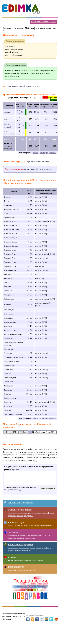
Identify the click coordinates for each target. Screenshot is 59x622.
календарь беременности (26, 538)
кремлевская (12, 513)
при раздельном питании (38, 161)
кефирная (49, 513)
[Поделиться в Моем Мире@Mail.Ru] (46, 619)
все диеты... (28, 516)
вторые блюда (24, 548)
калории (52, 153)
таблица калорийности (36, 535)
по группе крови (31, 513)
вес (22, 525)
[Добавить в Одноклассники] (32, 619)
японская (21, 513)
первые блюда (13, 548)
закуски (38, 548)
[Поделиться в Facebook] (37, 619)
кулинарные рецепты (20, 544)
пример (15, 469)
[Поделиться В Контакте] (28, 619)
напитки (25, 550)
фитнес (40, 560)
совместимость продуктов (17, 535)
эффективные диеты (20, 509)
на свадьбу (12, 570)
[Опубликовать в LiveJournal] (42, 619)
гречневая (42, 513)
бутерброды (46, 548)
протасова (12, 516)
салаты (32, 548)
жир (25, 525)
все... (30, 550)
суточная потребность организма (40, 525)
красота (34, 560)
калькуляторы (16, 522)
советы (20, 560)
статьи (12, 556)
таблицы (13, 531)
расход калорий (14, 525)
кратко (35, 153)
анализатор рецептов (20, 502)
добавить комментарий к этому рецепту (22, 86)
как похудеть (13, 560)
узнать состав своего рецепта (43, 21)
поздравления (16, 566)
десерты (11, 550)
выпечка (18, 550)
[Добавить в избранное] (56, 619)
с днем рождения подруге (26, 570)
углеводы (44, 153)
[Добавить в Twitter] (51, 619)
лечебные (19, 516)
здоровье (27, 560)
